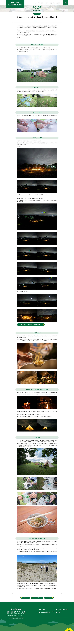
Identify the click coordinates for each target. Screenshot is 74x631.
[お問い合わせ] (65, 2)
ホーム (34, 4)
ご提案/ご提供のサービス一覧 (45, 612)
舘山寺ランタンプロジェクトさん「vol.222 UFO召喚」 (31, 324)
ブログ (46, 4)
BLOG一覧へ (37, 597)
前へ (25, 597)
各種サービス (52, 4)
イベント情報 (40, 4)
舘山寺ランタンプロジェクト (22, 142)
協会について (59, 4)
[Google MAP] (25, 615)
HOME (59, 612)
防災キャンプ (37, 13)
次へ (48, 597)
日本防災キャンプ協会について (63, 609)
